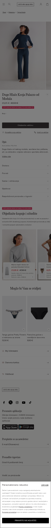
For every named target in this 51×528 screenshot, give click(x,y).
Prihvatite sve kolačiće (25, 520)
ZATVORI (44, 485)
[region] (25, 504)
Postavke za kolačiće (9, 512)
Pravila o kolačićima (25, 507)
